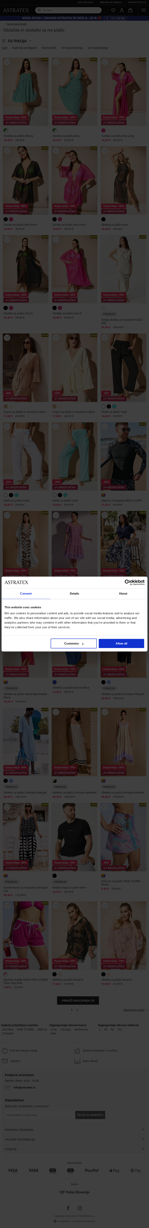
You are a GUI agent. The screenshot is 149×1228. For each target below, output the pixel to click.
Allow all (121, 643)
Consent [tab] (26, 593)
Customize (71, 643)
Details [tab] (74, 593)
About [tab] (123, 593)
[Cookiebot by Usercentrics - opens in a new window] (128, 582)
